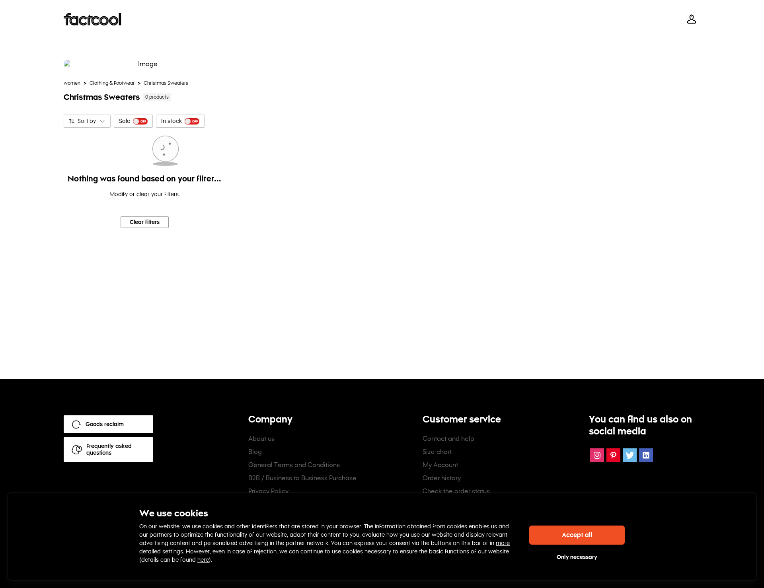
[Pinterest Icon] (613, 455)
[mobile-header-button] (691, 19)
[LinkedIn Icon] (646, 455)
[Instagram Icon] (597, 455)
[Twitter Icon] (630, 455)
